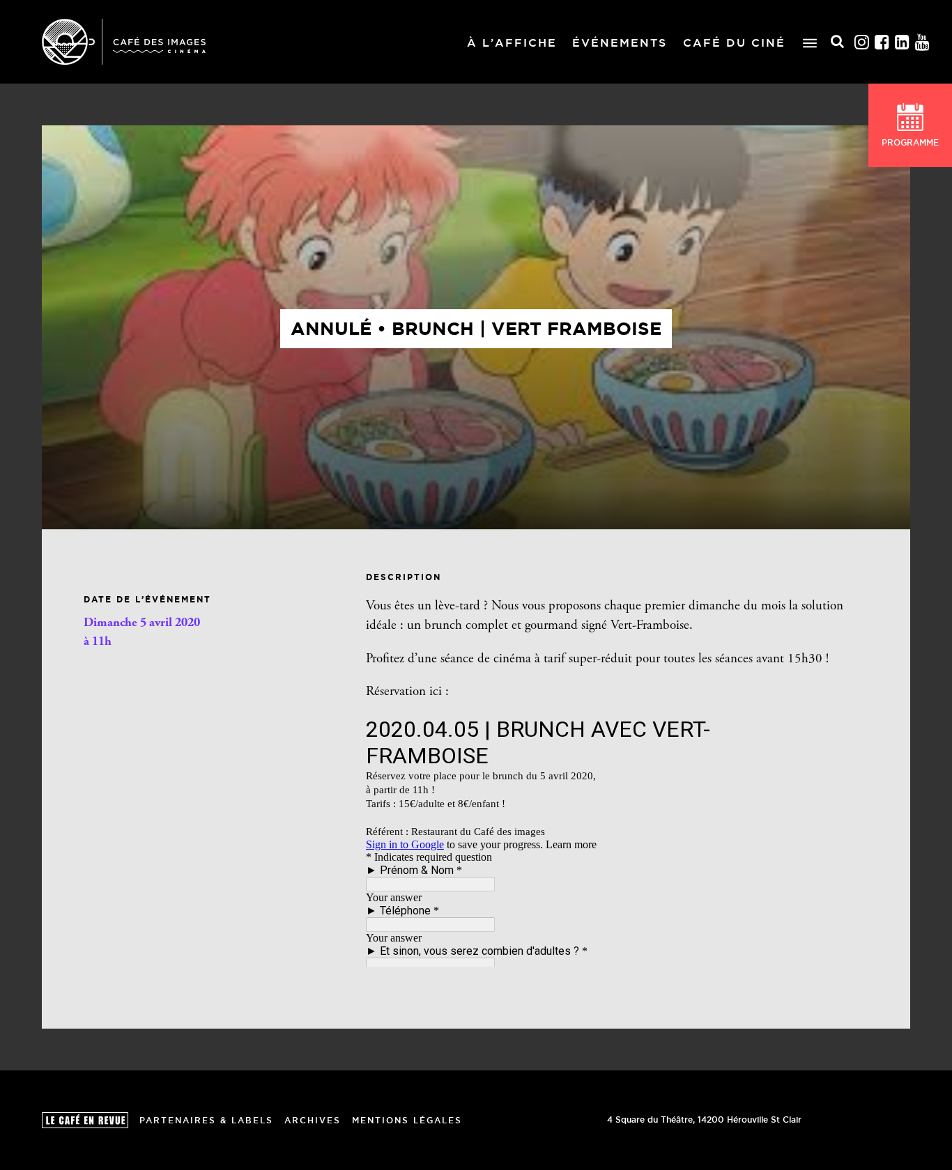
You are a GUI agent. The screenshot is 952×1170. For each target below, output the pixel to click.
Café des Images (124, 42)
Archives (312, 1120)
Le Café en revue (85, 1120)
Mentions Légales (407, 1120)
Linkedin (902, 42)
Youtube (922, 42)
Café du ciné (734, 42)
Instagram (862, 42)
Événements (619, 42)
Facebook (882, 42)
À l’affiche (512, 42)
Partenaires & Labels (206, 1120)
